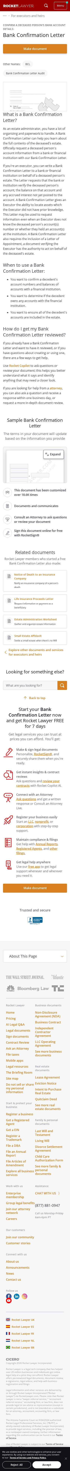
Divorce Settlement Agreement (48, 1149)
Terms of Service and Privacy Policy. (28, 1457)
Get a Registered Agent (17, 1122)
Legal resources (17, 1066)
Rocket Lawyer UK (23, 1320)
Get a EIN (12, 1130)
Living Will (42, 1141)
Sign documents (17, 1036)
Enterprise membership (15, 1195)
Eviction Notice (45, 1083)
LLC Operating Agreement (45, 1044)
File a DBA (13, 1146)
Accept (46, 1464)
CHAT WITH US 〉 (48, 1193)
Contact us (13, 1279)
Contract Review (17, 1042)
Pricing (11, 1018)
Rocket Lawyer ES (23, 1326)
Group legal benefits (20, 1203)
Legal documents (18, 1030)
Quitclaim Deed (46, 1099)
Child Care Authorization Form (49, 1158)
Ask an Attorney (17, 1048)
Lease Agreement (47, 1077)
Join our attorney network (18, 1211)
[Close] (66, 1458)
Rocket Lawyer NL (23, 1340)
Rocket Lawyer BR (23, 1347)
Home (10, 1012)
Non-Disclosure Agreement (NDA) (47, 1014)
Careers (11, 1219)
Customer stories (18, 1243)
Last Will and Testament (44, 1133)
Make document (35, 49)
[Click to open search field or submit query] (46, 5)
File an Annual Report (16, 1153)
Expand (55, 454)
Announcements (17, 1267)
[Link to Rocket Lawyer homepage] (18, 6)
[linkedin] (17, 1298)
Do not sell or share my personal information (20, 1088)
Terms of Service (54, 1444)
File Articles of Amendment (16, 1163)
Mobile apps (14, 1060)
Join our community (20, 1237)
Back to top (37, 698)
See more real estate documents (48, 1107)
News (10, 1273)
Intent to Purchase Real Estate (48, 1091)
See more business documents (48, 1053)
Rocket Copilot (19, 366)
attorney (56, 388)
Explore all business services (20, 1173)
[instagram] (25, 1298)
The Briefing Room (19, 1072)
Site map (12, 1078)
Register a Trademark (14, 1138)
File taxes (12, 1054)
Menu (60, 5)
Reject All (17, 1464)
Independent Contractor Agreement (44, 1032)
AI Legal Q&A (15, 1024)
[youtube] (9, 1302)
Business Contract (48, 1022)
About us (12, 1261)
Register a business (19, 1114)
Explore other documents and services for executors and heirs (36, 652)
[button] (4, 15)
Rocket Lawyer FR (23, 1333)
